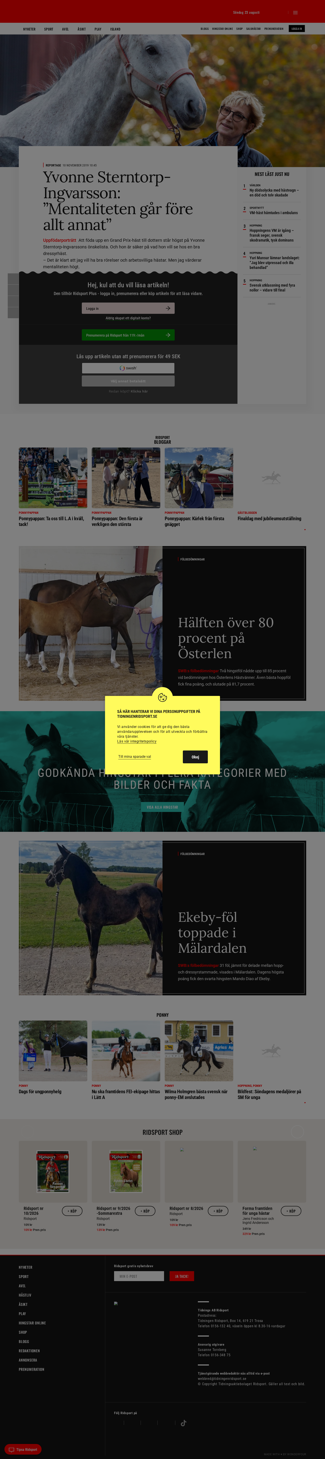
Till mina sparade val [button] (134, 756)
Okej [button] (195, 757)
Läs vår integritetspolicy (137, 741)
